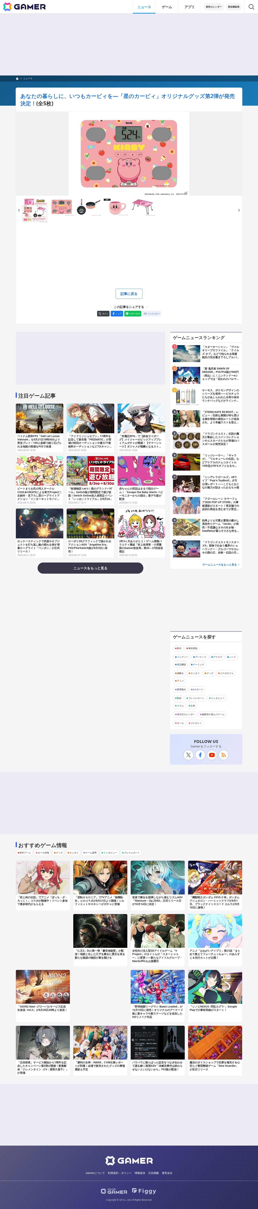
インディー (182, 657)
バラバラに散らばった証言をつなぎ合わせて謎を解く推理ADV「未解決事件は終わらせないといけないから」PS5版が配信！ (157, 1065)
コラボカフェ (227, 673)
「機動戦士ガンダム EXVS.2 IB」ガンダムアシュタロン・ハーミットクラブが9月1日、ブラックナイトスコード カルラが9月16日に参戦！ (214, 902)
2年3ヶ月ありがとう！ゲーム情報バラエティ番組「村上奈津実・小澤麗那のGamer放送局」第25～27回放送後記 (141, 546)
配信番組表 (233, 6)
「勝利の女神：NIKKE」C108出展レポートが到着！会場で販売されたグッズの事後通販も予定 (100, 1065)
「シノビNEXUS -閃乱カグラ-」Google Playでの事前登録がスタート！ (213, 1008)
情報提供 (140, 1173)
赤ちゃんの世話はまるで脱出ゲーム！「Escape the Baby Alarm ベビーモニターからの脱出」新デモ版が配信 (141, 494)
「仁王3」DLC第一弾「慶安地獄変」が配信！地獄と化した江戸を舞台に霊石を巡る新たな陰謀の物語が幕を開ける (100, 954)
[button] (19, 210)
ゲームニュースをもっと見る (219, 564)
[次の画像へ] (129, 154)
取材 (179, 698)
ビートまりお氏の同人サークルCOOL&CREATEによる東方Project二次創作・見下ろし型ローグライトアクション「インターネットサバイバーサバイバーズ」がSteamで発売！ (39, 495)
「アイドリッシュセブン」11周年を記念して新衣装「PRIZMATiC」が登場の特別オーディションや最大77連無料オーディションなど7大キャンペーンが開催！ (90, 443)
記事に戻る (129, 293)
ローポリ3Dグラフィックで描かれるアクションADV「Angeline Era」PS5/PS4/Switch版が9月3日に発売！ (89, 546)
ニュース (144, 7)
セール (180, 723)
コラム (180, 705)
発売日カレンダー (186, 714)
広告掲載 (153, 1173)
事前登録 (192, 648)
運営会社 (167, 1173)
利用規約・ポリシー (120, 1173)
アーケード (200, 657)
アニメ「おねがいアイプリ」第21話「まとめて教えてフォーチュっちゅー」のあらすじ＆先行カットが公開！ (215, 954)
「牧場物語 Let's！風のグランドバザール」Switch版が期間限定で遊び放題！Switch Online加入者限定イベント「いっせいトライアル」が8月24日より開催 (90, 495)
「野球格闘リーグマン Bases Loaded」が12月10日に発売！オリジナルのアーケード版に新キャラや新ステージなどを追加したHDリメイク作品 (157, 1012)
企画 (193, 705)
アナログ (217, 657)
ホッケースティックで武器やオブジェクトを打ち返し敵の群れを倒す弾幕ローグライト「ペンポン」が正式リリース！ (38, 546)
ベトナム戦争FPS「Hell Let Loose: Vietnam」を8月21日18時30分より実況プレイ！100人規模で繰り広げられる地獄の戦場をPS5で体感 (39, 441)
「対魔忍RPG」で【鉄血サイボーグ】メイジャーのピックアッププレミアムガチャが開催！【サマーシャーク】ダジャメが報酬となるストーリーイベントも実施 (140, 443)
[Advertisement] (129, 44)
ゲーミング (198, 664)
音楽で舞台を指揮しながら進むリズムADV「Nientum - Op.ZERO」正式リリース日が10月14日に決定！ (157, 900)
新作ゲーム (25, 852)
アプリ (190, 7)
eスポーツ (198, 689)
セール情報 (43, 852)
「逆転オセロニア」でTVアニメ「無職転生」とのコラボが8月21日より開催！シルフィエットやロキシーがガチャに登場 (99, 900)
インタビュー (218, 698)
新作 (179, 648)
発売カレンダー (214, 6)
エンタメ (195, 673)
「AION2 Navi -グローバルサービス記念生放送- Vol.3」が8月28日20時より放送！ (42, 1008)
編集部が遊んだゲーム (213, 714)
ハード (232, 657)
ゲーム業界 (91, 852)
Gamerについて (95, 1173)
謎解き (180, 673)
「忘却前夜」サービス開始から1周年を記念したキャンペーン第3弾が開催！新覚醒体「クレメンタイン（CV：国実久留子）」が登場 (42, 1067)
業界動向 (181, 689)
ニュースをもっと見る (90, 568)
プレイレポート (196, 698)
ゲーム (167, 7)
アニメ (180, 680)
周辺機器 (181, 664)
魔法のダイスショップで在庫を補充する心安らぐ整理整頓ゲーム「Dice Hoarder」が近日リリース (215, 1065)
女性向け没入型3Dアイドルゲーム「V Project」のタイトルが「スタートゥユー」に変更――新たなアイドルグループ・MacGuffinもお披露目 (157, 956)
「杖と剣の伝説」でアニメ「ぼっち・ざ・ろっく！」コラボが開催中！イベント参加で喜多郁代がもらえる (42, 900)
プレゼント (196, 723)
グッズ (209, 673)
